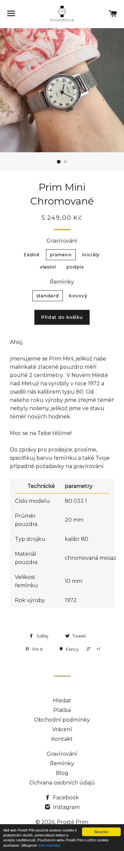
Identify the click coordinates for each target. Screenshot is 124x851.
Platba (62, 710)
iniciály (91, 254)
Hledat (62, 700)
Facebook (65, 797)
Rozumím (101, 831)
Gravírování (62, 241)
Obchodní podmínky (62, 720)
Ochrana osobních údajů (62, 783)
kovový (78, 295)
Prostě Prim (72, 822)
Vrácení (62, 729)
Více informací (49, 845)
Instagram (66, 807)
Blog (62, 773)
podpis (75, 266)
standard (47, 295)
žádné (32, 254)
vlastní (48, 266)
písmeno (61, 254)
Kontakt (62, 739)
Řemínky (62, 282)
